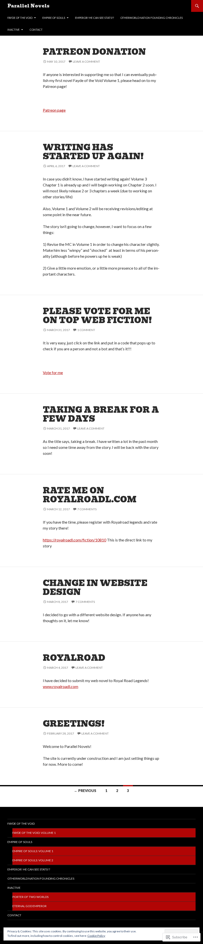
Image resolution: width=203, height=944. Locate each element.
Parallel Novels (28, 5)
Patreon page (54, 110)
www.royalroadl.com (60, 686)
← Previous (85, 791)
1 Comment (86, 330)
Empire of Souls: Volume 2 (32, 860)
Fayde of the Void (19, 17)
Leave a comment (86, 61)
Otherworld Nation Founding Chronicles (151, 17)
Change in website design (95, 588)
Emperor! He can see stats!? (94, 17)
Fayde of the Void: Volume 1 (34, 833)
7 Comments (87, 509)
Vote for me (53, 372)
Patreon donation (94, 51)
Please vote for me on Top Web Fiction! (97, 316)
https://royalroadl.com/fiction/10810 (74, 539)
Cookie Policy (96, 936)
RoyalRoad (74, 657)
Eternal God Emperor (29, 906)
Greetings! (74, 723)
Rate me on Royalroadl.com (89, 495)
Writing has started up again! (93, 152)
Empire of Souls (53, 17)
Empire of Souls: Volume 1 (32, 851)
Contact (36, 29)
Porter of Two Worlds (30, 897)
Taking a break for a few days (101, 414)
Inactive (13, 29)
